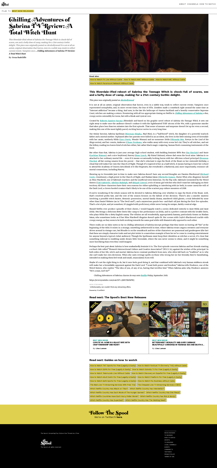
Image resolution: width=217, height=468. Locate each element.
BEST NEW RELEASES (23, 11)
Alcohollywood (127, 100)
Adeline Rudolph (119, 183)
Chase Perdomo (134, 142)
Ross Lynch (140, 155)
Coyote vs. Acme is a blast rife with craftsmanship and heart (111, 343)
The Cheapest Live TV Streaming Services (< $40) (158, 385)
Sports (167, 440)
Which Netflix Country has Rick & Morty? (158, 396)
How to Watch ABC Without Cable (170, 79)
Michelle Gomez (167, 177)
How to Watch (169, 437)
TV (9, 11)
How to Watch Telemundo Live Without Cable (110, 373)
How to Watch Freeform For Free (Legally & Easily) (160, 377)
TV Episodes (168, 442)
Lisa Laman (101, 348)
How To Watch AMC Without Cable (139, 79)
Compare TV (168, 449)
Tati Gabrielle (103, 183)
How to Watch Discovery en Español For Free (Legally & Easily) (159, 373)
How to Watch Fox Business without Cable (156, 381)
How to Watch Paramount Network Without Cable (111, 83)
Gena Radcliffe (19, 57)
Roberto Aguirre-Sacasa (111, 121)
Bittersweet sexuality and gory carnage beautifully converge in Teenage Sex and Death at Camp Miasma (178, 343)
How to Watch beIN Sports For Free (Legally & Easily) (113, 381)
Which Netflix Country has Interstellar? (147, 389)
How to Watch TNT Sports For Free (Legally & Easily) (113, 365)
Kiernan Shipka (134, 134)
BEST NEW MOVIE (100, 340)
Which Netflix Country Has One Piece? (163, 392)
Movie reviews (169, 433)
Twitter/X (168, 452)
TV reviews (168, 435)
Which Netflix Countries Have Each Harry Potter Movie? (114, 396)
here (119, 417)
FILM (4, 11)
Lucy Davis (125, 139)
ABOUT (182, 4)
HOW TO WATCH (207, 4)
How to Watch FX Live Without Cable (106, 79)
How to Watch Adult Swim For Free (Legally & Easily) (113, 377)
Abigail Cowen (139, 183)
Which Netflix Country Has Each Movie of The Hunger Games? (117, 392)
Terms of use (169, 456)
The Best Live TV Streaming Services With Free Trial (113, 385)
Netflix (144, 275)
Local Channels (170, 444)
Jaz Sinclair (192, 152)
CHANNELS (192, 4)
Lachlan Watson (98, 155)
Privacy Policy (169, 454)
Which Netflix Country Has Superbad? (106, 400)
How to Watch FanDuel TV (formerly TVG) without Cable (162, 365)
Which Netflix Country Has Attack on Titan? (109, 389)
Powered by (93, 290)
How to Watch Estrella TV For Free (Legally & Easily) (154, 369)
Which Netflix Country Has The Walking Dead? (145, 400)
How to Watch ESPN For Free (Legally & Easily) (110, 369)
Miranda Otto (177, 139)
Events (167, 447)
